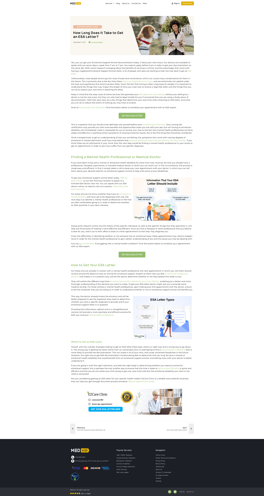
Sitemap (158, 481)
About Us (159, 469)
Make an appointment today (140, 381)
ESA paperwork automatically (151, 94)
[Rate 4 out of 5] (77, 494)
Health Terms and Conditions (166, 458)
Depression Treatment (124, 461)
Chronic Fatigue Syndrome (126, 466)
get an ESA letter (86, 243)
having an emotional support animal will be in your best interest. (157, 140)
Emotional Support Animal (87, 27)
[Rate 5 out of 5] (79, 494)
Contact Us (136, 3)
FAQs (145, 3)
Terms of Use (160, 455)
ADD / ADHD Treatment (124, 455)
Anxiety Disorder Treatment (126, 458)
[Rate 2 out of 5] (73, 494)
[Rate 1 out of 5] (71, 494)
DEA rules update (122, 472)
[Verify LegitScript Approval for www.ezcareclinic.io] (75, 480)
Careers (158, 478)
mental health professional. (101, 315)
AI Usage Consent (162, 475)
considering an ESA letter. (154, 124)
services (182, 492)
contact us (190, 492)
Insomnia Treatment (123, 464)
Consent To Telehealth (163, 472)
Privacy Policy (160, 461)
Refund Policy (160, 464)
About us (125, 3)
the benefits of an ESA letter (91, 107)
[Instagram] (169, 491)
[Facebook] (175, 491)
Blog (118, 3)
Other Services (122, 469)
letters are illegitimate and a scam (137, 81)
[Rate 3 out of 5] (75, 494)
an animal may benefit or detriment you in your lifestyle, (135, 281)
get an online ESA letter (168, 368)
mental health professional (173, 349)
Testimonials (160, 466)
